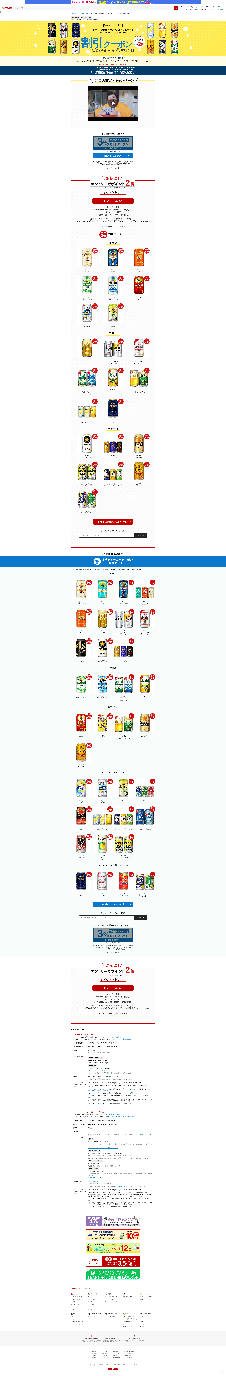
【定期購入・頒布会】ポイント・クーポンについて (130, 1186)
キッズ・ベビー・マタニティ (147, 1296)
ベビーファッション (75, 1304)
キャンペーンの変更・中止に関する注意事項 (123, 1039)
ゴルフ (89, 1319)
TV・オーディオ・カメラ (77, 1319)
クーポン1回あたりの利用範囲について (99, 1070)
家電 (72, 1316)
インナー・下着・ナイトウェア (78, 1307)
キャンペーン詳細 (112, 168)
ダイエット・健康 (109, 1299)
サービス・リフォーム (128, 1326)
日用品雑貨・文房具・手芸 (111, 1296)
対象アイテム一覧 (114, 1076)
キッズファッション (75, 1301)
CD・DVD (142, 1319)
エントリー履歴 (120, 226)
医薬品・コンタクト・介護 (111, 1301)
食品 (89, 1296)
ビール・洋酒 (84, 13)
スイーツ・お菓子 (92, 1299)
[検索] (176, 8)
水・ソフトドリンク (93, 1301)
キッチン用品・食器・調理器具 (130, 1319)
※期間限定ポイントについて (96, 1177)
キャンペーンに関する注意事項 (113, 1037)
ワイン (89, 1307)
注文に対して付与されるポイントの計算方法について (103, 1148)
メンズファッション (75, 1299)
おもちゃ (142, 1299)
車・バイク (108, 1319)
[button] (187, 8)
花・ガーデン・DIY (127, 1324)
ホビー (141, 1321)
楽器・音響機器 (144, 1324)
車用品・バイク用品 (110, 1316)
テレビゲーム (143, 1316)
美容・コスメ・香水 (127, 1296)
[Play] (113, 103)
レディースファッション (76, 1296)
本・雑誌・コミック (145, 1326)
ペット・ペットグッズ (128, 1321)
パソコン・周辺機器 (75, 1324)
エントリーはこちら (114, 201)
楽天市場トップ (75, 13)
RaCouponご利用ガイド (130, 1093)
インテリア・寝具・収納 (128, 1316)
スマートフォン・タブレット (77, 1321)
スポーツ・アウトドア (93, 1316)
